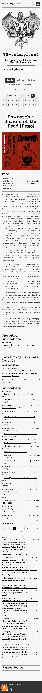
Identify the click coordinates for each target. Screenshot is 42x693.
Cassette (25, 184)
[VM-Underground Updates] (4, 687)
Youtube (15, 376)
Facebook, (23, 374)
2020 (21, 186)
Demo (33, 184)
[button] (38, 4)
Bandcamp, (6, 376)
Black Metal (27, 371)
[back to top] (37, 676)
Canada (14, 369)
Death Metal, (15, 371)
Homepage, (13, 374)
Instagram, (34, 374)
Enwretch (14, 179)
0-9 (10, 95)
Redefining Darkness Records (25, 181)
